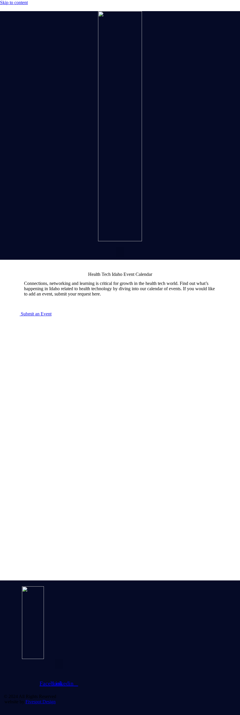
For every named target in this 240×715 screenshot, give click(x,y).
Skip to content (14, 2)
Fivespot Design (40, 701)
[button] (120, 252)
